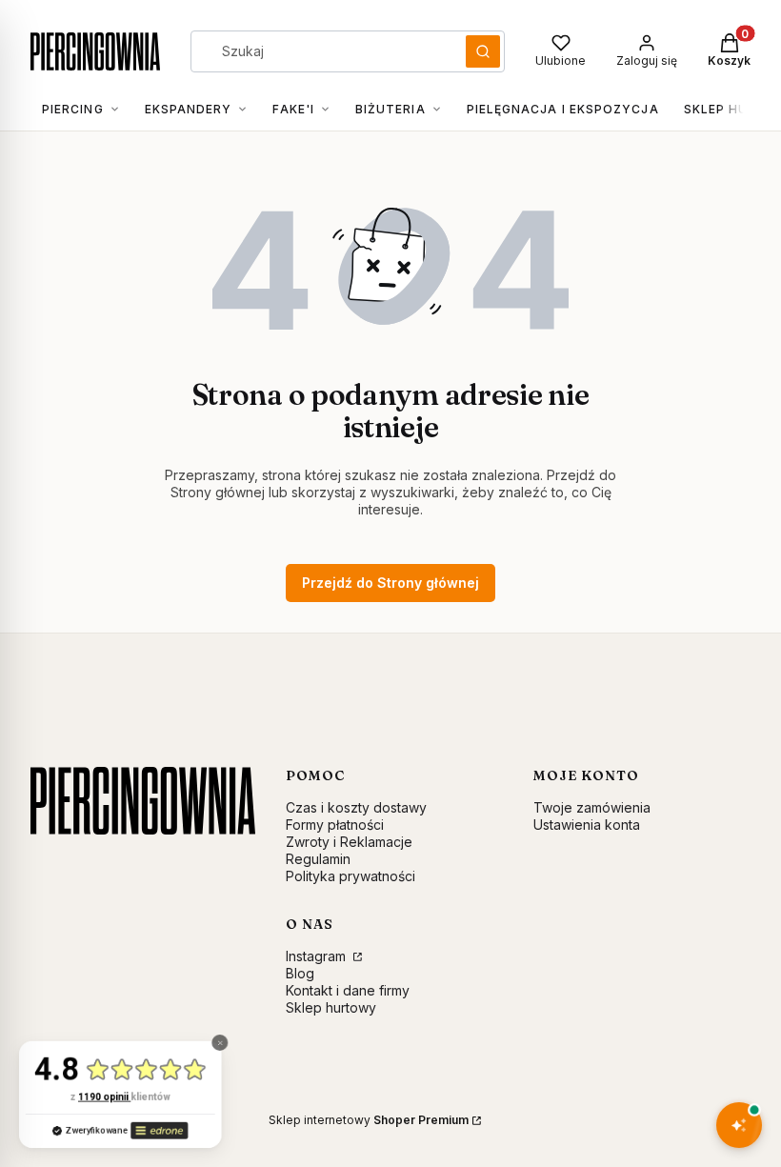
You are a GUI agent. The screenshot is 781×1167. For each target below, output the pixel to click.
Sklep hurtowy (331, 1007)
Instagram (318, 956)
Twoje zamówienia (592, 807)
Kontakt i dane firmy (348, 990)
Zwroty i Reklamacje (349, 842)
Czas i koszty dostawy (356, 807)
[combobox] (322, 51)
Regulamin (318, 859)
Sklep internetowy (369, 1120)
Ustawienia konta (586, 824)
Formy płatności (335, 824)
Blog (300, 973)
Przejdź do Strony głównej (390, 582)
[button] (483, 51)
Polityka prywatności (350, 876)
